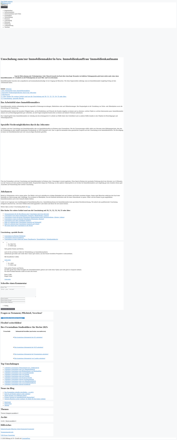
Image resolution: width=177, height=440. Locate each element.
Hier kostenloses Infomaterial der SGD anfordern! (28, 347)
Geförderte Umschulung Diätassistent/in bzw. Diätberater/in (21, 367)
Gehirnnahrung (8, 25)
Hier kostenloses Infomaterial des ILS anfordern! (28, 337)
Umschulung (8, 20)
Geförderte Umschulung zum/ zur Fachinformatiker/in (20, 382)
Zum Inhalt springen (7, 1)
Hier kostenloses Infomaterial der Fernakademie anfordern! (31, 354)
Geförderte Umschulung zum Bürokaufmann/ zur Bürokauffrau (22, 371)
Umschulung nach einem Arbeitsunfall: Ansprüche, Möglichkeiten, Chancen (26, 215)
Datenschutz (8, 403)
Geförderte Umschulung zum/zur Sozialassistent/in (19, 379)
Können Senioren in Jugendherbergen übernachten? (19, 397)
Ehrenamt (7, 22)
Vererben (7, 27)
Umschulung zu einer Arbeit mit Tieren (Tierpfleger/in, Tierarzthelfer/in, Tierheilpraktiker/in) (31, 239)
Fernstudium (8, 15)
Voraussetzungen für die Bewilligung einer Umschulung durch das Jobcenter (26, 214)
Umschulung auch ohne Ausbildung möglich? (17, 220)
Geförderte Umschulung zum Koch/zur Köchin (18, 377)
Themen (3, 413)
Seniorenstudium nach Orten (12, 14)
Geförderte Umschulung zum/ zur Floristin (16, 374)
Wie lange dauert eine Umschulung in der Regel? (18, 225)
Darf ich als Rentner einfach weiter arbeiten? (17, 394)
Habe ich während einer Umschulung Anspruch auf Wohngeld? (22, 222)
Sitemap (6, 405)
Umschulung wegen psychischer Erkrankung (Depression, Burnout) (24, 219)
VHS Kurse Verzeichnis (8, 435)
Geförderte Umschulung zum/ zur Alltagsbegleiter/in (19, 369)
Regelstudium (8, 10)
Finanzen (7, 19)
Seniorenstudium (9, 12)
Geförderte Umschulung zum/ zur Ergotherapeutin (19, 372)
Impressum (7, 402)
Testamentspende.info (7, 432)
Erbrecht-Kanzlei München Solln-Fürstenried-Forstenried (17, 429)
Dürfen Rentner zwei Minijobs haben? (15, 395)
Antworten (7, 260)
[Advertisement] (88, 42)
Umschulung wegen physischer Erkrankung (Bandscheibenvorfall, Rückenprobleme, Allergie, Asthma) (34, 217)
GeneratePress (26, 438)
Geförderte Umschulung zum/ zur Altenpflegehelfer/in (20, 381)
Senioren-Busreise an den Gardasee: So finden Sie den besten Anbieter (25, 399)
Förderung (7, 24)
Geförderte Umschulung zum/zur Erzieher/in (17, 384)
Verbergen (9, 89)
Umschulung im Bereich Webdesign (14, 236)
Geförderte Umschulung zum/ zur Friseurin (17, 376)
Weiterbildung (8, 17)
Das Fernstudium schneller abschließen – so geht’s (19, 392)
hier (29, 207)
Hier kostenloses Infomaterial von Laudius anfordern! (29, 358)
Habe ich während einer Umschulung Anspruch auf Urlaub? (21, 224)
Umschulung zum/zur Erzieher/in (14, 237)
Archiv (3, 421)
